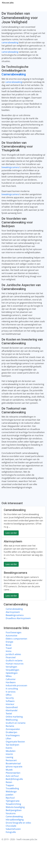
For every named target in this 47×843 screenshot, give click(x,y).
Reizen (9, 782)
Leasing (9, 757)
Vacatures (11, 813)
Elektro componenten (16, 638)
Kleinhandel (11, 710)
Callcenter (11, 679)
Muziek (9, 769)
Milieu (9, 676)
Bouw (8, 644)
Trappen (10, 785)
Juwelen (9, 794)
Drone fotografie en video (18, 822)
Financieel (11, 657)
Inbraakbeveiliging (15, 819)
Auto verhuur (12, 776)
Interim (9, 754)
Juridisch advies (13, 654)
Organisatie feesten (15, 741)
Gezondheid (12, 707)
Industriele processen (16, 685)
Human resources (15, 663)
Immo (8, 651)
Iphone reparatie (14, 766)
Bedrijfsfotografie (14, 779)
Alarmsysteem (13, 612)
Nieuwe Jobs (8, 2)
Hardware (11, 682)
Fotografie (11, 832)
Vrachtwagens (13, 735)
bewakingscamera (10, 167)
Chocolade (11, 825)
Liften (8, 738)
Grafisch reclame (14, 660)
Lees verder (11, 532)
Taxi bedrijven (12, 744)
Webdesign (11, 791)
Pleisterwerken (13, 772)
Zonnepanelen (13, 729)
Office (8, 694)
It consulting (12, 688)
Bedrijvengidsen (14, 810)
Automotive (11, 635)
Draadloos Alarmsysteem (18, 618)
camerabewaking (10, 42)
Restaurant (11, 760)
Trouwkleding (12, 788)
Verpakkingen (12, 669)
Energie (9, 641)
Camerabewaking (14, 74)
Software (10, 701)
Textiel (9, 713)
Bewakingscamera (15, 615)
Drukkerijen (11, 732)
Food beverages (13, 632)
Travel (9, 648)
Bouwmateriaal (13, 763)
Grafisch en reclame (15, 722)
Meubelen (11, 751)
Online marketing (14, 716)
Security (10, 698)
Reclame (10, 726)
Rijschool (10, 797)
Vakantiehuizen (13, 829)
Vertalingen (11, 666)
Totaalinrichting (13, 804)
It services (11, 691)
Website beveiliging (15, 807)
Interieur (10, 704)
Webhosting (12, 719)
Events (9, 747)
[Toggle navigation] (41, 2)
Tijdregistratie (12, 800)
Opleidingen (12, 673)
